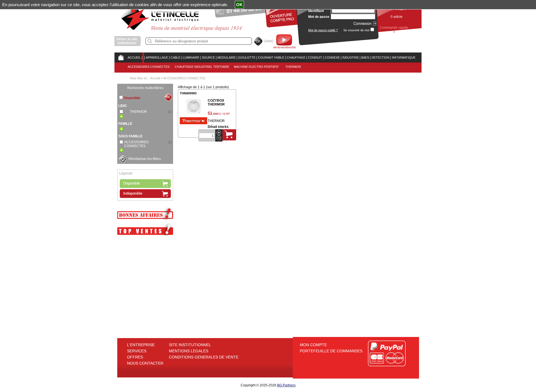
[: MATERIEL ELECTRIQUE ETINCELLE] (143, 57)
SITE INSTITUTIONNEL (190, 345)
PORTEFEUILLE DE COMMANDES (331, 351)
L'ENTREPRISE (141, 345)
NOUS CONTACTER (145, 363)
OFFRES (135, 357)
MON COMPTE (313, 345)
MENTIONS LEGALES (188, 351)
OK (239, 4)
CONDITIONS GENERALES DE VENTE (203, 357)
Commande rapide (394, 28)
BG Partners (286, 385)
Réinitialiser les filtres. (145, 159)
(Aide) (268, 41)
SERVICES (136, 351)
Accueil (155, 78)
